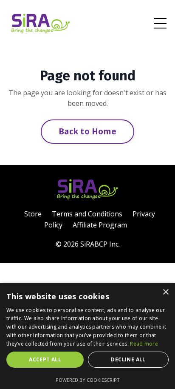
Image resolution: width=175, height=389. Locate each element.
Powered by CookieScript (88, 380)
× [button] (165, 292)
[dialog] (87, 336)
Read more (144, 343)
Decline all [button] (128, 359)
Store (33, 214)
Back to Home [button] (87, 131)
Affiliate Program (100, 225)
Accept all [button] (45, 359)
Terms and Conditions (87, 214)
